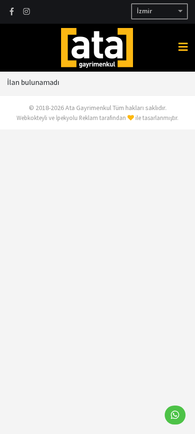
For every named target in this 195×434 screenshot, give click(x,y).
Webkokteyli (32, 117)
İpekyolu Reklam (77, 117)
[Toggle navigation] (183, 47)
